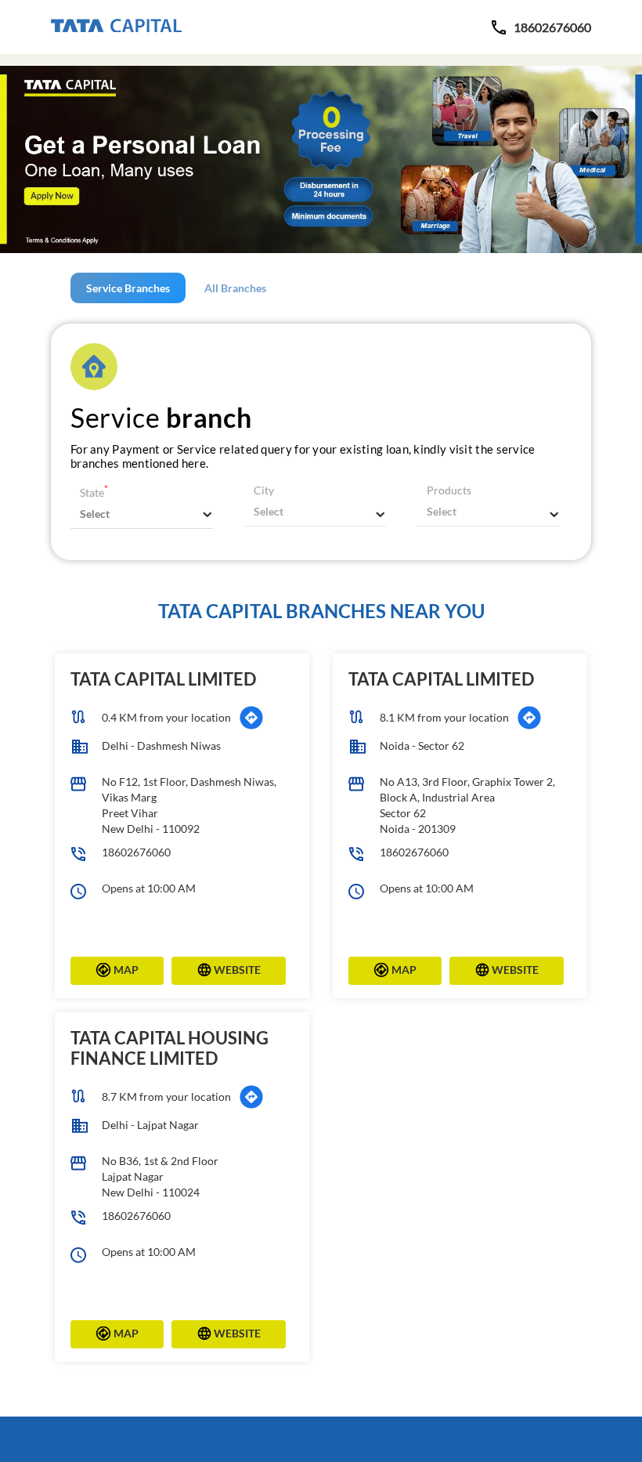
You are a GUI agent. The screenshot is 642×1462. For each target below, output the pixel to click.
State (94, 492)
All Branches (235, 288)
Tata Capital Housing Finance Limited (169, 1048)
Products (449, 490)
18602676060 (136, 852)
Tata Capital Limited (163, 678)
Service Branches (128, 288)
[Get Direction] (251, 717)
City (264, 490)
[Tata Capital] (116, 26)
